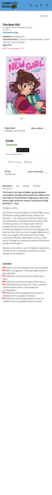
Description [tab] (7, 186)
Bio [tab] (18, 186)
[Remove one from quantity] (7, 150)
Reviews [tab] (36, 186)
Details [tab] (26, 186)
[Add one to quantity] (14, 150)
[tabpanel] (26, 250)
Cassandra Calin (10, 32)
